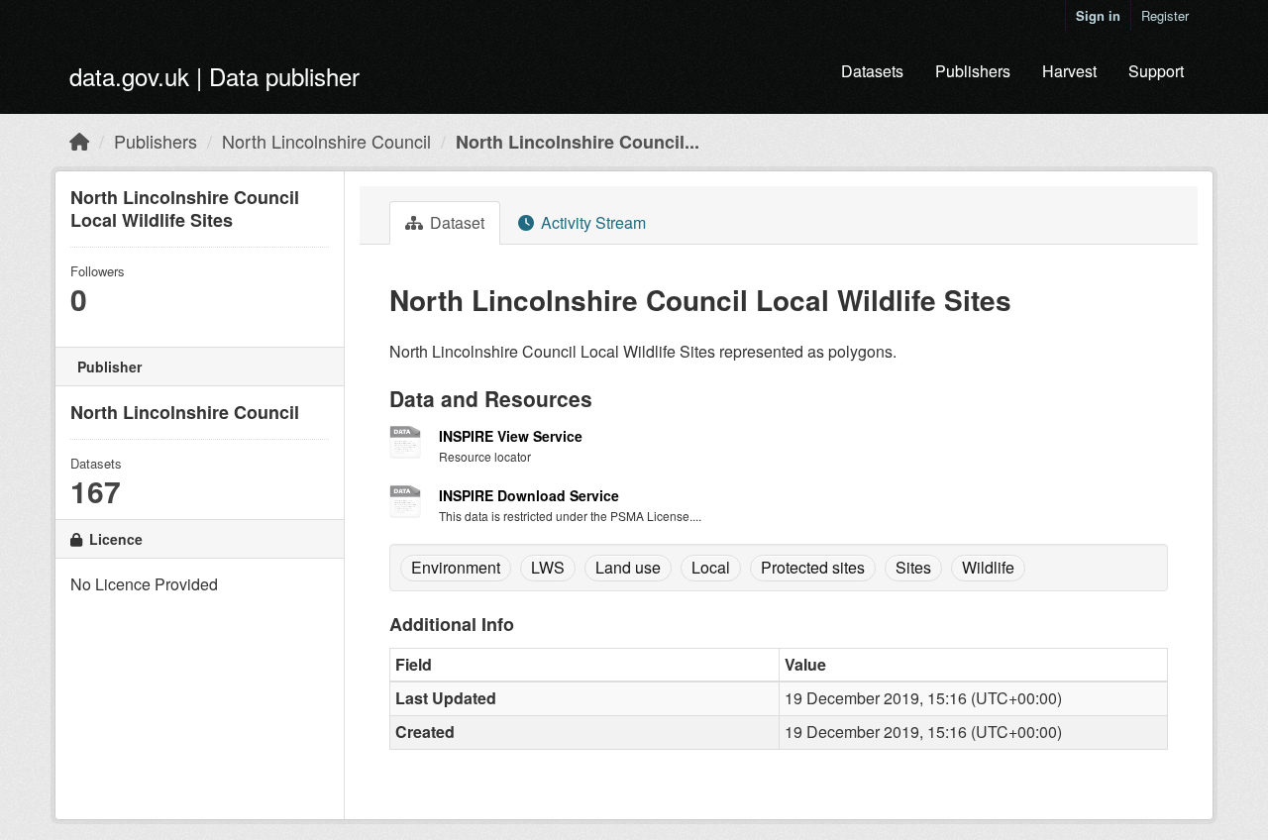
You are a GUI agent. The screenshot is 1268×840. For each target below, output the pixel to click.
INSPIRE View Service (510, 436)
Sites (913, 567)
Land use (628, 567)
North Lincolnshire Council (326, 141)
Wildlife (988, 567)
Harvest (1069, 70)
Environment (455, 567)
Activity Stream (591, 222)
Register (1165, 15)
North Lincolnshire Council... (577, 142)
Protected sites (813, 567)
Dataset (455, 222)
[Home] (79, 141)
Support (1156, 70)
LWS (548, 567)
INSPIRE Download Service (529, 495)
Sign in (1098, 15)
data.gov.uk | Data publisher (214, 75)
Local (710, 567)
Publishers (972, 70)
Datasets (872, 70)
